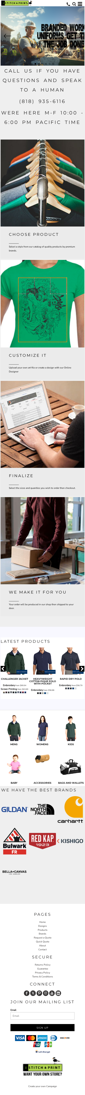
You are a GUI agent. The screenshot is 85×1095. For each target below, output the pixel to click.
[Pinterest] (39, 993)
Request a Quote (42, 937)
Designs (42, 926)
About (42, 945)
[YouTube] (52, 993)
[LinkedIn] (58, 993)
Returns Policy (42, 964)
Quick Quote (42, 941)
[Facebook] (26, 993)
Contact (42, 949)
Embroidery (9, 685)
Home (42, 922)
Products (42, 930)
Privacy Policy (42, 972)
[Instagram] (45, 993)
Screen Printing (9, 689)
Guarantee (42, 968)
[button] (74, 4)
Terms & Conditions (42, 976)
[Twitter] (33, 993)
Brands (42, 933)
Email (13, 1010)
